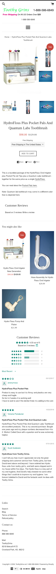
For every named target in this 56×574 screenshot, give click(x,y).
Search (5, 508)
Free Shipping (28, 140)
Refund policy (8, 518)
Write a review (28, 212)
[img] (8, 378)
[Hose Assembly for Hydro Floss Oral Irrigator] (42, 252)
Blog (4, 511)
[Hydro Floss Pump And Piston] (14, 303)
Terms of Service (9, 515)
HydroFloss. (40, 179)
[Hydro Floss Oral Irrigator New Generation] (14, 248)
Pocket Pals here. (29, 185)
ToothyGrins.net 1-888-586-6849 (27, 564)
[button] (16, 351)
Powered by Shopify (46, 564)
